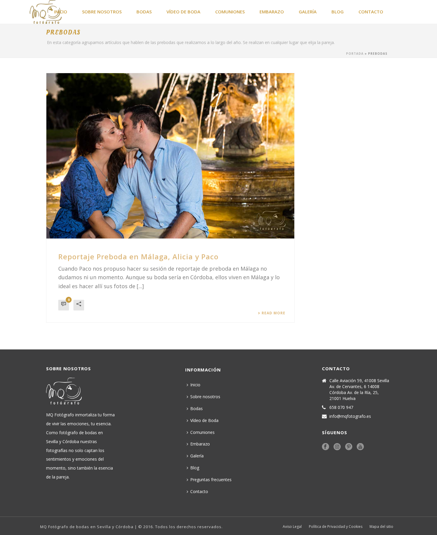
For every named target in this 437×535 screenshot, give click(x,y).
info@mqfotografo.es (350, 416)
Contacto (371, 12)
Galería (308, 12)
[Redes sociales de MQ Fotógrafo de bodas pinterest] (348, 447)
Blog (337, 12)
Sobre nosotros (102, 12)
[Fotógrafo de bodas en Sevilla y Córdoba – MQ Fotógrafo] (30, 12)
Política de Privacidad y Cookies (335, 526)
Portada (355, 53)
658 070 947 (341, 407)
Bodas (144, 12)
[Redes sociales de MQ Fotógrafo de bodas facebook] (325, 447)
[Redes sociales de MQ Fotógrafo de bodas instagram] (337, 447)
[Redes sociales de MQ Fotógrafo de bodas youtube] (360, 447)
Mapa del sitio (381, 526)
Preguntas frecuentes (211, 479)
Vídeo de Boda (183, 12)
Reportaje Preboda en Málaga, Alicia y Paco (138, 256)
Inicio (195, 384)
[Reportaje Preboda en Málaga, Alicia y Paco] (170, 156)
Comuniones (230, 12)
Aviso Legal (292, 526)
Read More (273, 313)
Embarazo (272, 12)
